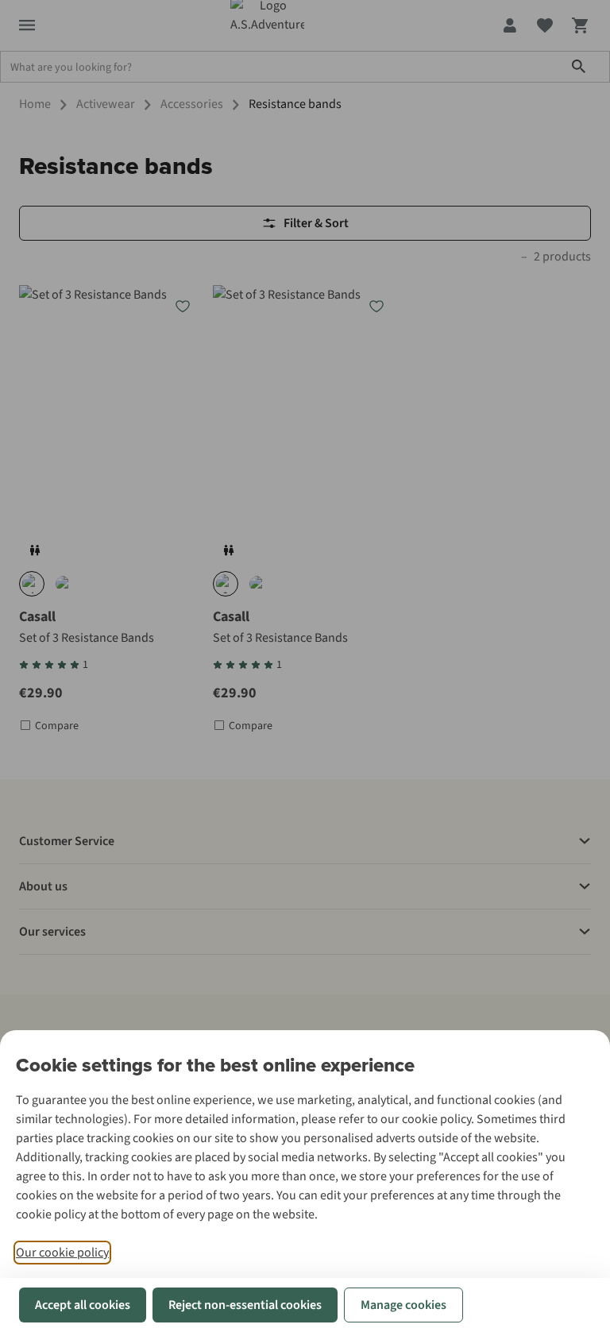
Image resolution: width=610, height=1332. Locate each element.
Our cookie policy (62, 1252)
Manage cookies (403, 1305)
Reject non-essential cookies (245, 1305)
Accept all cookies (82, 1305)
